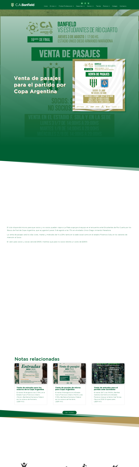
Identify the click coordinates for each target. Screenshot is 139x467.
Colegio (114, 6)
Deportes (79, 6)
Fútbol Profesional (65, 6)
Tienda (98, 6)
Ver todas (69, 412)
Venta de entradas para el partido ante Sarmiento (106, 388)
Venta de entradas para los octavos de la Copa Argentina (30, 388)
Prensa (105, 6)
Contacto (123, 6)
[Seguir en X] (88, 3)
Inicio (46, 6)
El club (52, 6)
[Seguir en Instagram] (82, 3)
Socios (89, 6)
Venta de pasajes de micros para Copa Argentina (68, 388)
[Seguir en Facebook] (85, 3)
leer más (20, 401)
